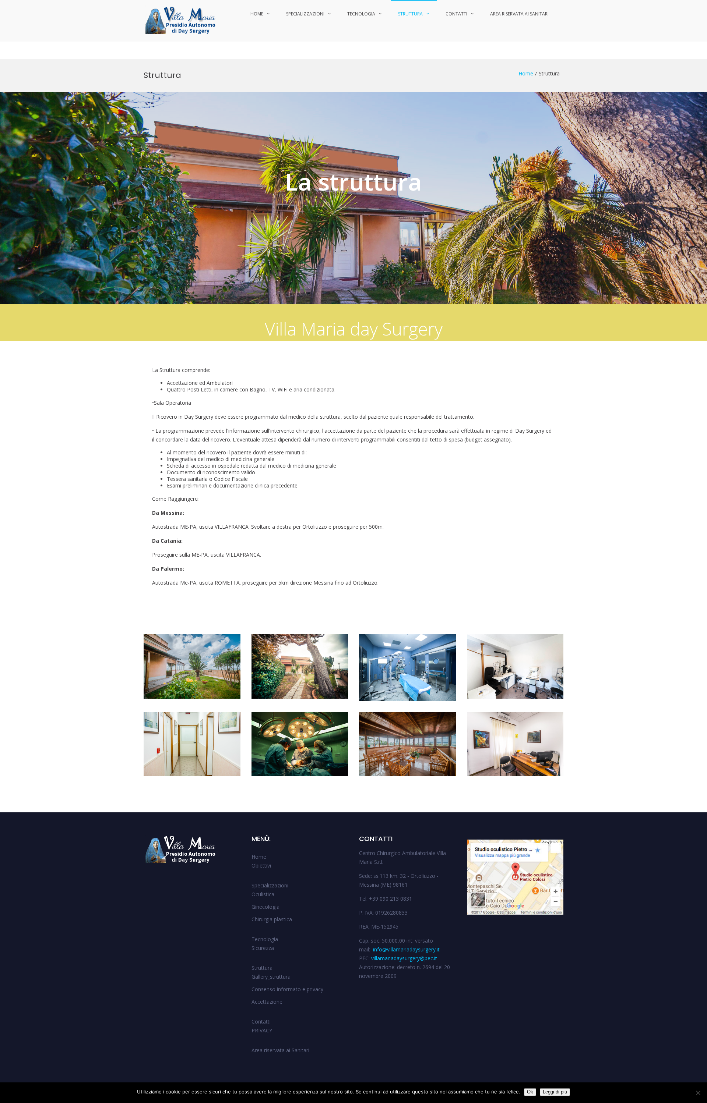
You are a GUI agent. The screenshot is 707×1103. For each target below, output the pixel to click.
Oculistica (263, 894)
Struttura (410, 14)
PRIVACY (262, 1030)
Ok (530, 1092)
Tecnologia (361, 14)
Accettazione (267, 1001)
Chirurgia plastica (272, 919)
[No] (697, 1092)
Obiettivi (261, 865)
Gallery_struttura (271, 976)
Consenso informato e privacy (287, 989)
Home (256, 14)
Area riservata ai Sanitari (519, 14)
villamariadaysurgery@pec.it (404, 958)
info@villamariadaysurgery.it (406, 949)
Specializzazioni (305, 14)
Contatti (456, 14)
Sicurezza (263, 947)
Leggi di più (555, 1092)
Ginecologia (265, 906)
